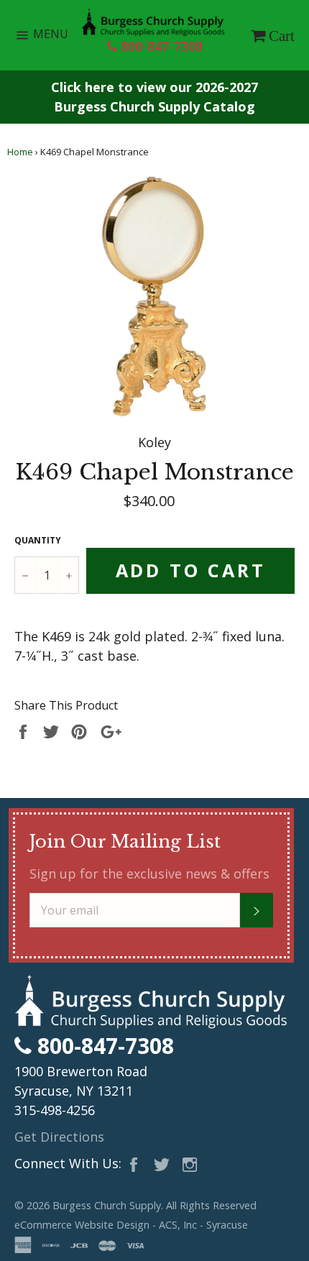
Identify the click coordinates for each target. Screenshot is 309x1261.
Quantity (37, 540)
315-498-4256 (54, 1110)
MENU (53, 37)
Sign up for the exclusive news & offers (149, 873)
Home (20, 151)
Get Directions (59, 1136)
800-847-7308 (160, 46)
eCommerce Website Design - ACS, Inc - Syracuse (131, 1225)
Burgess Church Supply (106, 1205)
